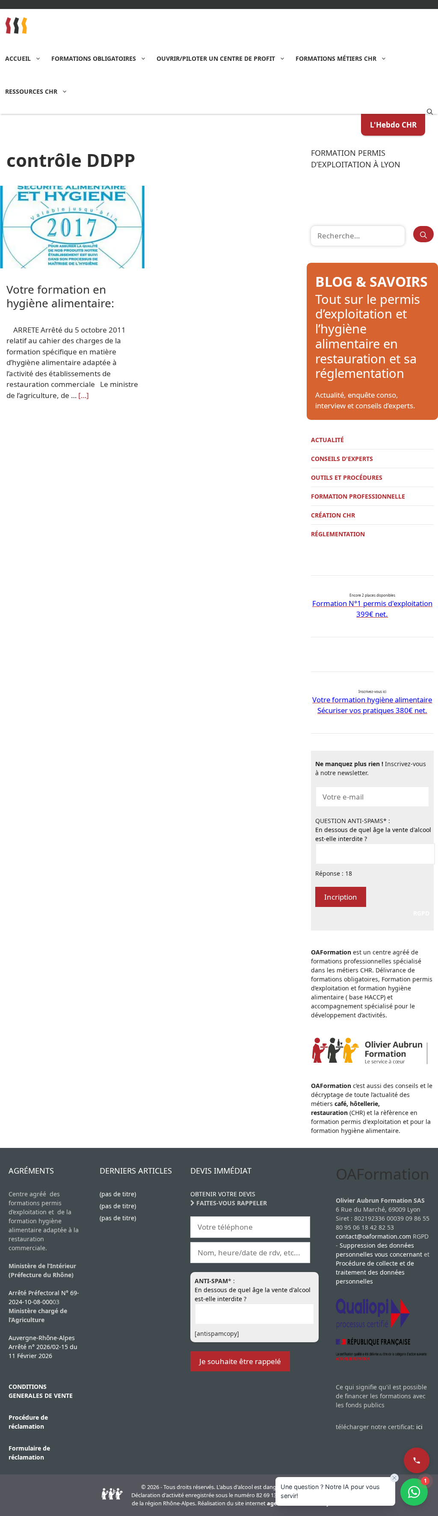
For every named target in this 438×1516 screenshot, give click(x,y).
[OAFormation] (16, 25)
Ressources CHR (31, 91)
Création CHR (333, 515)
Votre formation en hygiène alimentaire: (60, 296)
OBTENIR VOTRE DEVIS (222, 1194)
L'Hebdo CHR (393, 125)
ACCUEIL (18, 58)
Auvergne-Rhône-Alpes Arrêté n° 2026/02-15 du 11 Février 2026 (43, 1347)
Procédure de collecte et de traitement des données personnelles (375, 1272)
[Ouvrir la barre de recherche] (430, 111)
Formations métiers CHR (336, 58)
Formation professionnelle (358, 496)
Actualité (327, 440)
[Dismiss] (394, 1478)
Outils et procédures (346, 477)
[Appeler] (416, 1460)
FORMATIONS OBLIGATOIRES (93, 58)
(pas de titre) (118, 1194)
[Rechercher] (423, 234)
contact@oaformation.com (373, 1236)
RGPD (421, 913)
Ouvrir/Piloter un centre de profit (216, 58)
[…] (83, 395)
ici (419, 1427)
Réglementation (338, 534)
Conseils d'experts (342, 459)
